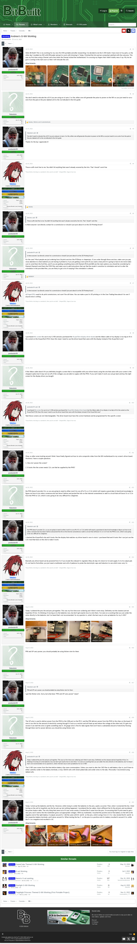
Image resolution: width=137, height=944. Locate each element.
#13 (133, 522)
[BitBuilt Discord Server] (133, 31)
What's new (37, 24)
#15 (133, 607)
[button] (121, 10)
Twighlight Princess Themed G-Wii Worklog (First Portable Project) (42, 892)
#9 (133, 368)
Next (9, 43)
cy (9, 887)
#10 (133, 402)
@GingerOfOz (30, 294)
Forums (22, 24)
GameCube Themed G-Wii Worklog (30, 864)
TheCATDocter (12, 866)
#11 (133, 452)
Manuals (69, 24)
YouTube (94, 924)
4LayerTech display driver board (84, 337)
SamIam (127, 866)
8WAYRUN (27, 938)
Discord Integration (9, 940)
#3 (133, 128)
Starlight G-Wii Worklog (25, 885)
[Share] (130, 49)
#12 (133, 487)
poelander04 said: (32, 252)
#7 (133, 283)
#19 (133, 752)
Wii (27, 866)
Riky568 (127, 887)
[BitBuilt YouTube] (124, 31)
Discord (94, 920)
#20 (133, 802)
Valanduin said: (31, 133)
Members (54, 24)
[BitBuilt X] (128, 31)
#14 (133, 557)
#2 (133, 94)
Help (130, 934)
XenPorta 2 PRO (9, 938)
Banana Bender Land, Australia (14, 206)
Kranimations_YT (13, 894)
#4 (133, 163)
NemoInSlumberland (14, 880)
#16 (133, 648)
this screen (37, 337)
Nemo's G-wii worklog (24, 878)
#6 (133, 248)
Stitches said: (31, 217)
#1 (133, 49)
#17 (133, 682)
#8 (133, 333)
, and (39, 122)
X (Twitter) (95, 922)
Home (8, 24)
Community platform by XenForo (17, 937)
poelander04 (7, 39)
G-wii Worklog (21, 871)
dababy (10, 873)
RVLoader (83, 24)
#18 (133, 717)
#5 (133, 213)
